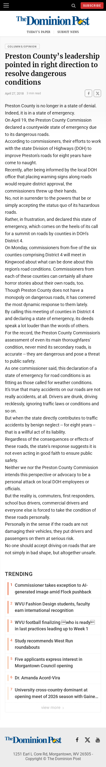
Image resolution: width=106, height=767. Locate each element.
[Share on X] (97, 93)
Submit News (68, 32)
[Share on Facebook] (88, 93)
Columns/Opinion (22, 46)
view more (51, 707)
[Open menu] (6, 5)
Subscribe (92, 5)
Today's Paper (39, 32)
